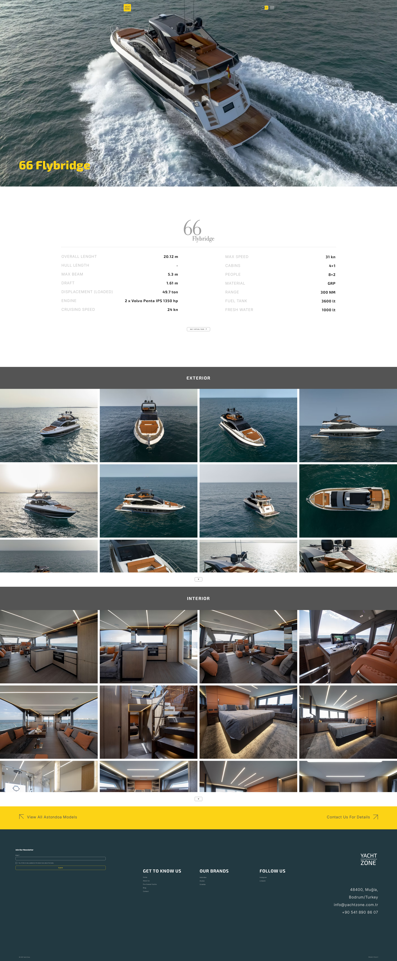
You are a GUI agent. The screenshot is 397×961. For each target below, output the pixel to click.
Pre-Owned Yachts (150, 884)
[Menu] (272, 8)
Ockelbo (203, 884)
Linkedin (263, 881)
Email (18, 855)
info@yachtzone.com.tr (356, 904)
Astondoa (203, 877)
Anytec (202, 881)
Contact (146, 891)
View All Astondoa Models (52, 817)
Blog (144, 888)
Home (145, 877)
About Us (146, 881)
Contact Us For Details (348, 817)
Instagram (263, 877)
